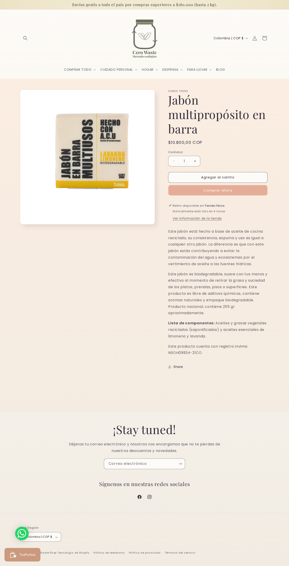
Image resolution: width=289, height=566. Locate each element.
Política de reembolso (109, 552)
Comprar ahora (217, 190)
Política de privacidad (145, 552)
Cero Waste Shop (44, 553)
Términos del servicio (180, 552)
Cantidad (175, 152)
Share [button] (178, 366)
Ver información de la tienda (197, 218)
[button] (25, 38)
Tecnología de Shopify (73, 553)
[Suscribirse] (180, 463)
